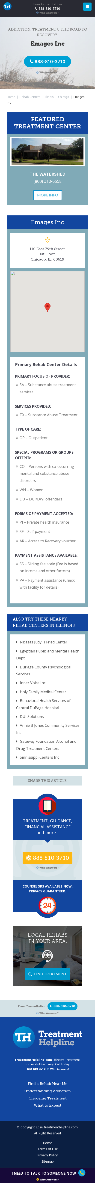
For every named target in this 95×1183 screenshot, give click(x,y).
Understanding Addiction (47, 1091)
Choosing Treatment (48, 1098)
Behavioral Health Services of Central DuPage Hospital (43, 704)
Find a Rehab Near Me (47, 1083)
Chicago (63, 97)
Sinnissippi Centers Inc (39, 757)
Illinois (49, 97)
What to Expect (47, 1105)
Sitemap (48, 1161)
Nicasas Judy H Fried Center (43, 642)
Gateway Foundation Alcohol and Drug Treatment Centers (46, 745)
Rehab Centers (30, 97)
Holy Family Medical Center (43, 691)
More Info (47, 195)
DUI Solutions (32, 716)
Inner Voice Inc (32, 682)
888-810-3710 (50, 61)
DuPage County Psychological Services (43, 670)
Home (11, 97)
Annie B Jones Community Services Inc (48, 729)
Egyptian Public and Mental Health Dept (47, 655)
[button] (47, 307)
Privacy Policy (47, 1155)
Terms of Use (47, 1149)
